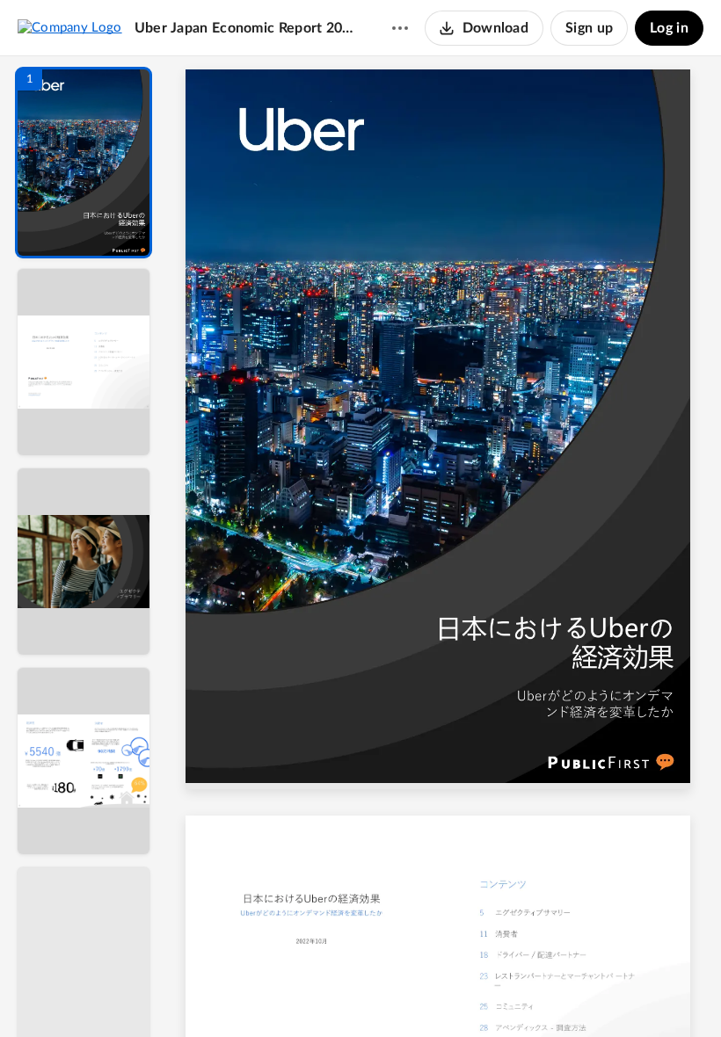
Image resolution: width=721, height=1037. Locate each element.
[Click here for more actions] (400, 28)
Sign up (589, 28)
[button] (83, 162)
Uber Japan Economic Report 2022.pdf (246, 28)
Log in (669, 28)
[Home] (70, 27)
